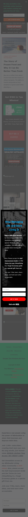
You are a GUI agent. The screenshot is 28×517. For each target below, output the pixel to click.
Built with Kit (14, 304)
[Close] (25, 211)
